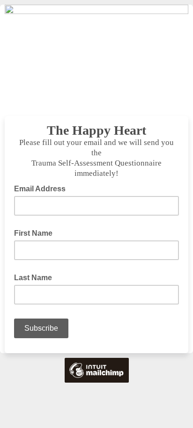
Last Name (33, 278)
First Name (33, 233)
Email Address (42, 188)
